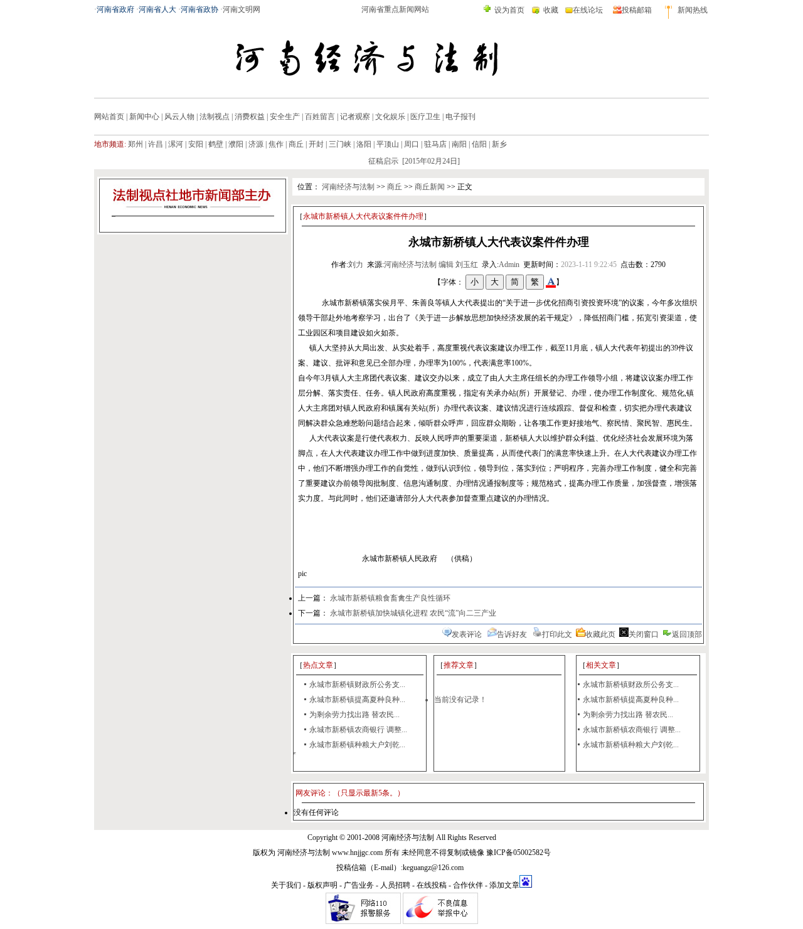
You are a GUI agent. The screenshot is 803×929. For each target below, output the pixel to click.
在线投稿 (432, 885)
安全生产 (285, 116)
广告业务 (359, 885)
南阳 (459, 144)
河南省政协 (199, 9)
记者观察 (355, 116)
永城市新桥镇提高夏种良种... (357, 699)
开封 (316, 144)
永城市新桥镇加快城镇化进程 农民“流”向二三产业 (413, 613)
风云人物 (179, 116)
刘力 (355, 264)
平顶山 (387, 144)
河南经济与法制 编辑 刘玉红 (431, 264)
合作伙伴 (468, 885)
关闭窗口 (644, 634)
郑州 (135, 144)
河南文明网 (241, 9)
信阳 (479, 144)
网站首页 (109, 116)
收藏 (550, 10)
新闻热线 (693, 10)
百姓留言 (320, 116)
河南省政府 (115, 9)
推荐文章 (459, 665)
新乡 (499, 144)
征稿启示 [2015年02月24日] (406, 161)
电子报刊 (460, 116)
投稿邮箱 (637, 10)
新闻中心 (144, 116)
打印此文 (557, 634)
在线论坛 (588, 10)
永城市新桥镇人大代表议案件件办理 (363, 216)
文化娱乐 (390, 116)
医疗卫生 (425, 116)
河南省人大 (157, 9)
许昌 (155, 144)
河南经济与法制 (348, 186)
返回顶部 (687, 634)
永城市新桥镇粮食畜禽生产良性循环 (390, 598)
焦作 (276, 144)
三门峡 (340, 144)
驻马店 (435, 144)
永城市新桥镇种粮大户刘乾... (357, 744)
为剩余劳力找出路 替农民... (354, 714)
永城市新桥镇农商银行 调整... (358, 729)
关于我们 (286, 885)
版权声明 (322, 885)
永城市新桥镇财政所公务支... (357, 684)
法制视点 (214, 116)
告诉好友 (512, 634)
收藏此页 (600, 634)
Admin (509, 264)
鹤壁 (215, 144)
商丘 (296, 144)
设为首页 (509, 10)
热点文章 (318, 665)
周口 (411, 144)
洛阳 (363, 144)
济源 (255, 144)
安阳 (195, 144)
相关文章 (601, 665)
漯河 (175, 144)
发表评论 (467, 634)
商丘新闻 (430, 186)
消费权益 (250, 116)
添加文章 (504, 885)
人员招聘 (395, 885)
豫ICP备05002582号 (518, 852)
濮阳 (235, 144)
